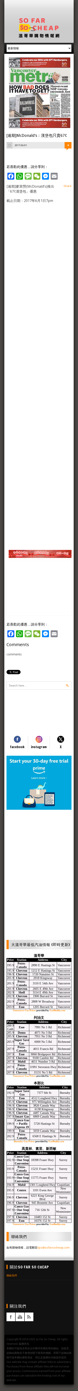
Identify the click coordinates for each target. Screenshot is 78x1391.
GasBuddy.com (57, 1010)
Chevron (21, 970)
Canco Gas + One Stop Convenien (21, 1160)
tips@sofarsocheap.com (53, 1247)
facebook (10, 1317)
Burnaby (65, 1092)
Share (67, 186)
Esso (21, 1007)
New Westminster (63, 1190)
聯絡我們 (11, 1275)
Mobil (22, 1061)
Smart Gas (22, 1116)
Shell (21, 992)
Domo (22, 1032)
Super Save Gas (21, 1041)
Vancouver (64, 965)
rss (29, 1317)
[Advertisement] (42, 7)
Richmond (64, 1027)
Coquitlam (63, 1185)
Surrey (63, 1160)
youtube (20, 1317)
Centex (21, 1190)
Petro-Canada (21, 965)
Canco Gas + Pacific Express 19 (22, 1124)
